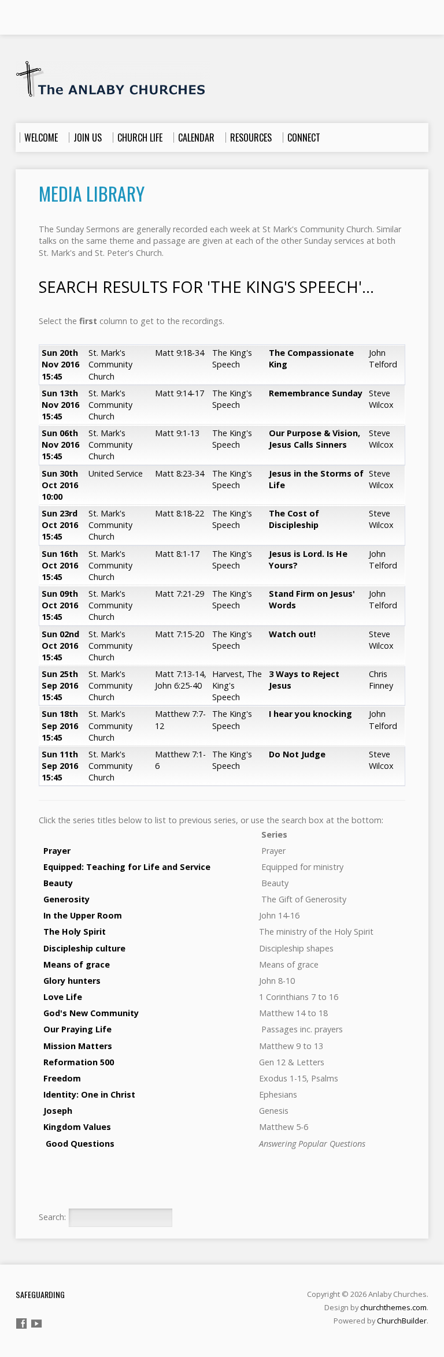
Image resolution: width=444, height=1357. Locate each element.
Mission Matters (76, 1045)
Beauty (58, 883)
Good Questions (80, 1143)
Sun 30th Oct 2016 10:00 (60, 485)
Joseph (57, 1110)
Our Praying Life (77, 1029)
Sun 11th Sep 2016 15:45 (60, 766)
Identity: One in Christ (89, 1094)
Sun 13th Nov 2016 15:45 (60, 405)
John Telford (383, 358)
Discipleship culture (84, 948)
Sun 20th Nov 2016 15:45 (60, 364)
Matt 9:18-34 (179, 352)
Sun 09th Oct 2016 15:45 (60, 605)
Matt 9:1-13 (177, 432)
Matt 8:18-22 (179, 513)
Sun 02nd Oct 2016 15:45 (60, 646)
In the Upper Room (82, 915)
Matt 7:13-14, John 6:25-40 (180, 679)
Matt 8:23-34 (179, 473)
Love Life (62, 996)
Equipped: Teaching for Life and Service (126, 866)
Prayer (57, 850)
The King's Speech (232, 358)
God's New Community (90, 1012)
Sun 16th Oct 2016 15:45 (60, 565)
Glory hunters (72, 980)
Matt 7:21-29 (179, 593)
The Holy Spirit (74, 931)
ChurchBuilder (402, 1320)
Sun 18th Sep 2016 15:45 (60, 725)
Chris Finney (381, 679)
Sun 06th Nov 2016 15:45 (60, 444)
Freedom (61, 1078)
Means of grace (76, 964)
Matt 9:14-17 (179, 393)
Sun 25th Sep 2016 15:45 (60, 685)
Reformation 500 (77, 1062)
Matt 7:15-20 (179, 634)
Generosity (66, 899)
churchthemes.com (393, 1307)
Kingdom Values (77, 1126)
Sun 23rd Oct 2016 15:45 (60, 525)
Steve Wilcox (381, 399)
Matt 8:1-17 (177, 553)
